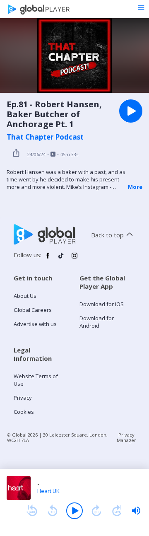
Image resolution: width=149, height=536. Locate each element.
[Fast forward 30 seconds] (96, 510)
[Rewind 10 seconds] (52, 510)
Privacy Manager (126, 437)
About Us (25, 295)
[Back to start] (32, 510)
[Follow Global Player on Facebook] (48, 259)
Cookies (24, 411)
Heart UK (48, 491)
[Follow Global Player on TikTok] (61, 259)
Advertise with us (35, 324)
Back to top (107, 235)
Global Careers (33, 310)
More (135, 187)
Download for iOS (101, 304)
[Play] (74, 510)
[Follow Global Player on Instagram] (74, 259)
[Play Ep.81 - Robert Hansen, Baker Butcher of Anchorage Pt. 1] (130, 111)
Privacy (23, 397)
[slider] (136, 510)
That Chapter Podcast (45, 137)
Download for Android (96, 321)
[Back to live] (117, 510)
